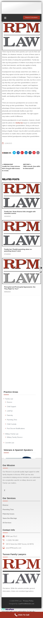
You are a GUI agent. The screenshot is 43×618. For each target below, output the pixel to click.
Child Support (11, 406)
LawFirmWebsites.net (26, 604)
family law (19, 123)
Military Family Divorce (14, 437)
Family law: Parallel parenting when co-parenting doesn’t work (18, 250)
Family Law (9, 399)
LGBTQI (10, 411)
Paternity (10, 415)
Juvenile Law (9, 443)
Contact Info (9, 530)
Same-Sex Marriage (10, 518)
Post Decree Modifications (16, 428)
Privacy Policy (28, 601)
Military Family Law (11, 434)
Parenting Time (12, 420)
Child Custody (11, 424)
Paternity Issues (8, 514)
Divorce (9, 402)
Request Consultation (31, 17)
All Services (7, 523)
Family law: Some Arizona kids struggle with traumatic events (11, 168)
